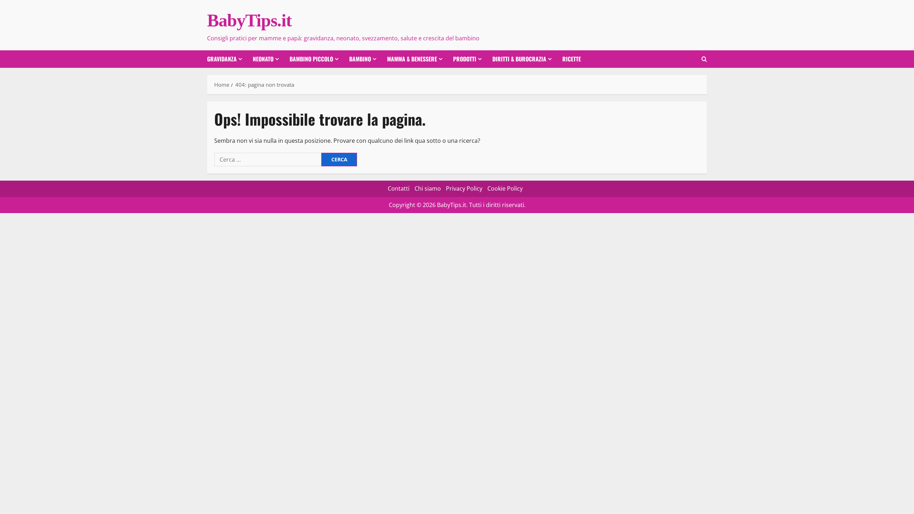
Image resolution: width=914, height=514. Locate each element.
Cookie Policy (505, 188)
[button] (704, 59)
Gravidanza (222, 59)
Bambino (360, 59)
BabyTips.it (249, 20)
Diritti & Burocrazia (519, 59)
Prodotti (464, 59)
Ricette (571, 59)
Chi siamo (428, 188)
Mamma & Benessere (412, 59)
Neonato (263, 59)
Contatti (399, 188)
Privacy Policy (464, 188)
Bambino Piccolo (311, 59)
